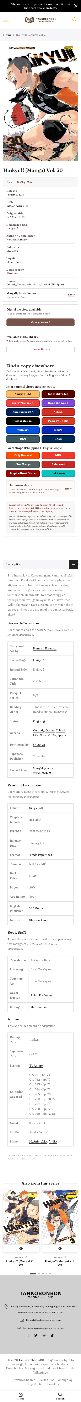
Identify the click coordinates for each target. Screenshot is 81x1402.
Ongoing (39, 721)
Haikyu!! (24, 182)
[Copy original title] (23, 217)
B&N (23, 438)
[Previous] (7, 1217)
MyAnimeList (42, 772)
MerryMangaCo (22, 402)
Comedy (38, 730)
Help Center (34, 1384)
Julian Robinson (41, 995)
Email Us (53, 1384)
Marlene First (39, 1007)
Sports (62, 735)
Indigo (58, 429)
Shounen (12, 273)
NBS (58, 455)
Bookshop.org (58, 402)
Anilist (53, 1141)
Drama (50, 730)
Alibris (58, 411)
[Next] (74, 1217)
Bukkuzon (58, 473)
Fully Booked (23, 455)
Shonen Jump (38, 920)
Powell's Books (58, 420)
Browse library (40, 349)
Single (33, 808)
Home (7, 34)
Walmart (22, 429)
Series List (46, 1380)
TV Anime (36, 1065)
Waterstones (23, 420)
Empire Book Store (23, 473)
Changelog (65, 1380)
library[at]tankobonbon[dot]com (43, 1319)
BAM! (58, 438)
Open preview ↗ (40, 322)
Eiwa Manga (23, 464)
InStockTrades (58, 393)
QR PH (34, 508)
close (5, 6)
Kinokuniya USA (22, 411)
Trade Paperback (40, 854)
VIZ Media (36, 908)
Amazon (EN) (23, 393)
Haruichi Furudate (44, 648)
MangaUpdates (43, 768)
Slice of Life (48, 735)
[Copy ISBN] (26, 205)
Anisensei (58, 464)
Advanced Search (24, 1380)
